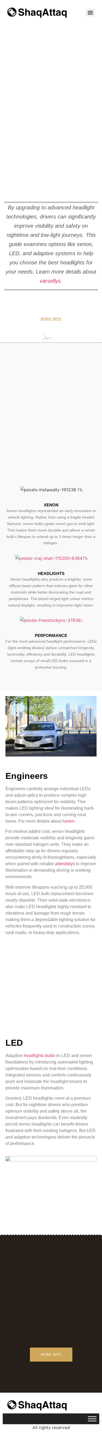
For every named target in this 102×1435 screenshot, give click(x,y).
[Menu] (90, 13)
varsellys (50, 281)
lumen (69, 821)
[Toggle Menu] (92, 1418)
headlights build (39, 1055)
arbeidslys (65, 863)
